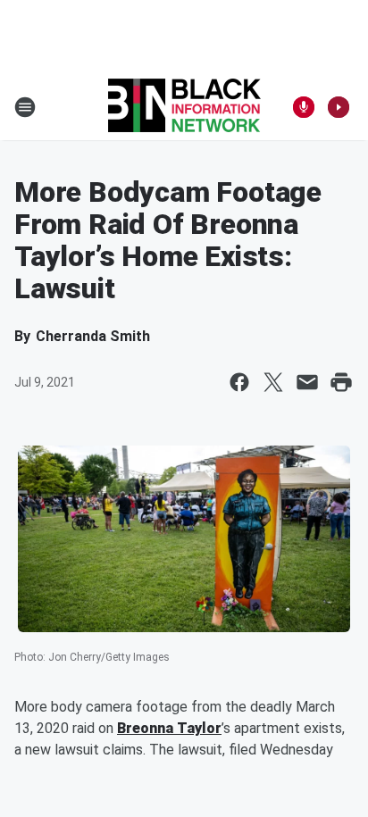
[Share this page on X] (273, 382)
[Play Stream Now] (338, 107)
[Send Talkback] (303, 107)
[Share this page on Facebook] (239, 382)
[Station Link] (184, 107)
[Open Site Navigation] (25, 107)
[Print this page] (341, 382)
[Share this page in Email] (307, 382)
